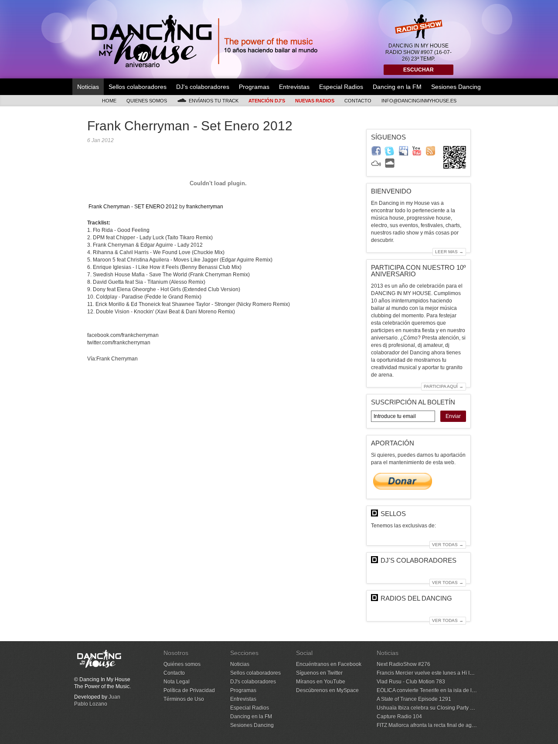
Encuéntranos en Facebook (328, 664)
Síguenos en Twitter (319, 673)
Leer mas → (449, 251)
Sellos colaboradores (138, 86)
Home (109, 100)
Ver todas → (447, 544)
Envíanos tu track (213, 100)
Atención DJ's (266, 100)
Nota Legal (176, 682)
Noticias (88, 86)
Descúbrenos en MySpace (327, 690)
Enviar (453, 416)
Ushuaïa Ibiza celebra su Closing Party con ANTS (435, 708)
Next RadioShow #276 (403, 664)
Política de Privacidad (189, 690)
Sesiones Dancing (456, 86)
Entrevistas (294, 86)
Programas (254, 86)
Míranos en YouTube (320, 682)
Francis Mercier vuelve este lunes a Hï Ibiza (428, 673)
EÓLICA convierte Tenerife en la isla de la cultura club (440, 690)
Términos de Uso (183, 699)
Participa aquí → (443, 386)
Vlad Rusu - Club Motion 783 (411, 682)
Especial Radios (341, 86)
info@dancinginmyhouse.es (418, 100)
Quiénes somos (182, 664)
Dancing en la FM (397, 86)
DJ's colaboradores (202, 86)
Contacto (357, 100)
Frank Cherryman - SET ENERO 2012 (133, 207)
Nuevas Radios (314, 100)
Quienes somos (146, 100)
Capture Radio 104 (399, 716)
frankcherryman (204, 207)
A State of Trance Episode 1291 (414, 699)
